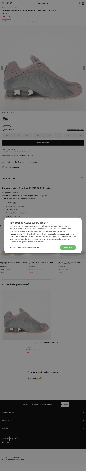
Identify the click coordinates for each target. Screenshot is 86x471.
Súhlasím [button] (68, 247)
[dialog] (43, 235)
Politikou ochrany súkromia (64, 234)
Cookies (17, 236)
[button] (24, 247)
